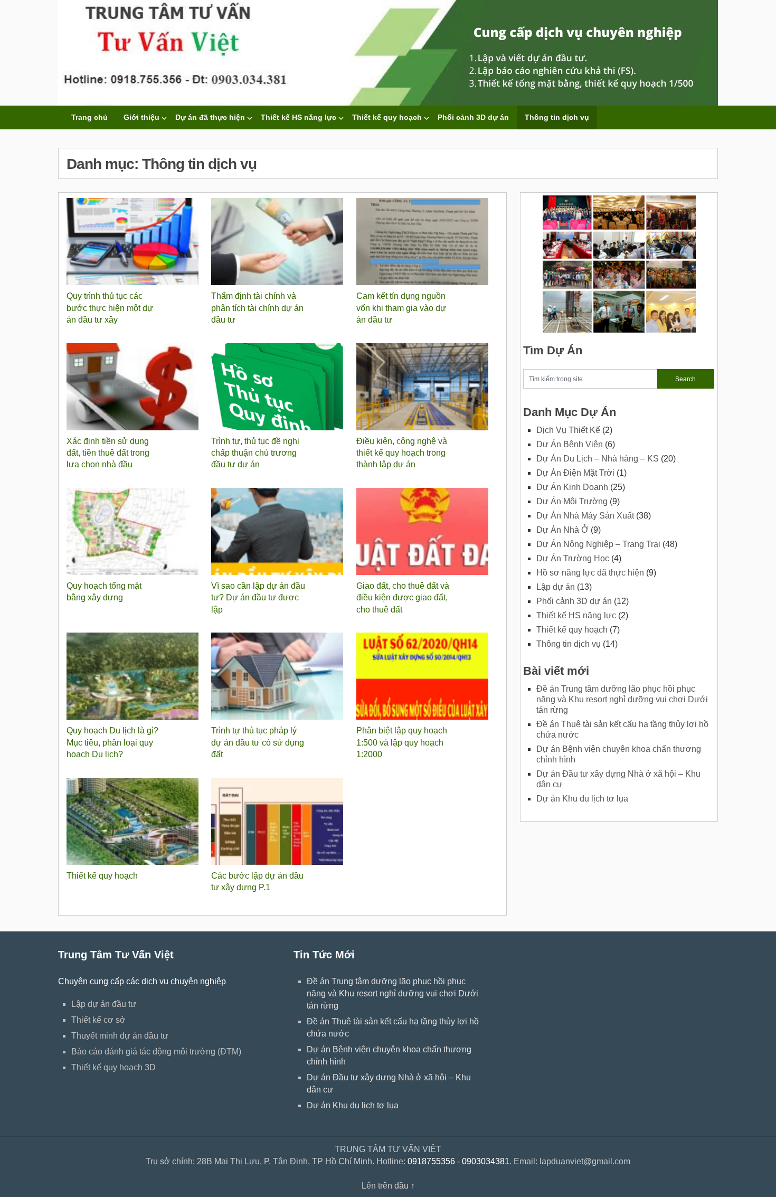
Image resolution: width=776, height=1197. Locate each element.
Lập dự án (555, 586)
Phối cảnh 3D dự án (473, 117)
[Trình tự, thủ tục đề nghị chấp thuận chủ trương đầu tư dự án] (227, 386)
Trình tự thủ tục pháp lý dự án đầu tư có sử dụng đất (257, 742)
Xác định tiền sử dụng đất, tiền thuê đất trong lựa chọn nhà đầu (108, 453)
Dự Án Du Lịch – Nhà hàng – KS (597, 458)
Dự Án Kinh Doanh (572, 487)
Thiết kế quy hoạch (387, 117)
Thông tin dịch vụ (557, 117)
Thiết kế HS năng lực (298, 117)
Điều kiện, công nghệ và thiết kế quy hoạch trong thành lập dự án (401, 453)
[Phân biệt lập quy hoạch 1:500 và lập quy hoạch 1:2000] (372, 676)
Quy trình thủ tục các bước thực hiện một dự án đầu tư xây (110, 307)
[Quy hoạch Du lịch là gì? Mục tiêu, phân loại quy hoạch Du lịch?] (83, 676)
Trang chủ (89, 117)
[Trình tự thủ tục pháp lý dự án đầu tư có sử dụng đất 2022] (227, 676)
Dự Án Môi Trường (572, 501)
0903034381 (485, 1161)
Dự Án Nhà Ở (562, 529)
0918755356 (431, 1161)
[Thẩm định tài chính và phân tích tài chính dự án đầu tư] (227, 241)
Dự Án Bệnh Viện (569, 444)
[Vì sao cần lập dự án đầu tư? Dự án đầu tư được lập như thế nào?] (227, 531)
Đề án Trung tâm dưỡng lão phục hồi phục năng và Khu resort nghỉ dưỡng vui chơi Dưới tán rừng (622, 699)
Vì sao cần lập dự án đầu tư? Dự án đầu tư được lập (258, 597)
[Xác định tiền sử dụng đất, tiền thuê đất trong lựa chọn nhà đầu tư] (83, 386)
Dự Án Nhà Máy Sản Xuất (585, 515)
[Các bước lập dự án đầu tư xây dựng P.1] (227, 821)
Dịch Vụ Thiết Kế (568, 430)
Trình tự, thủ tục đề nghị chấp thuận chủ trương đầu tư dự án (255, 453)
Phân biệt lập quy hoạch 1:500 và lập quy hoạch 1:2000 (401, 742)
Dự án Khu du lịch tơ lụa (582, 798)
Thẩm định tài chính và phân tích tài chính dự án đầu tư (257, 307)
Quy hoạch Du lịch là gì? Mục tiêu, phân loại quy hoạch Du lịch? (112, 742)
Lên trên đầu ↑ (388, 1185)
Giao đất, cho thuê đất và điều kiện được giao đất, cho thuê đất (402, 597)
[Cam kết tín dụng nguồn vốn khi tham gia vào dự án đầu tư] (372, 241)
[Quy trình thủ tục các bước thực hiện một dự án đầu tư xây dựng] (83, 241)
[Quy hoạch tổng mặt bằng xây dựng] (83, 531)
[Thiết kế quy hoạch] (83, 821)
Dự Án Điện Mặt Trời (575, 472)
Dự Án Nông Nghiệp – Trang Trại (598, 544)
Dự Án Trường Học (572, 558)
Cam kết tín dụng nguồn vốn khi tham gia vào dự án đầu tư (401, 307)
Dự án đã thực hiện (210, 117)
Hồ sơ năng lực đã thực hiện (590, 572)
